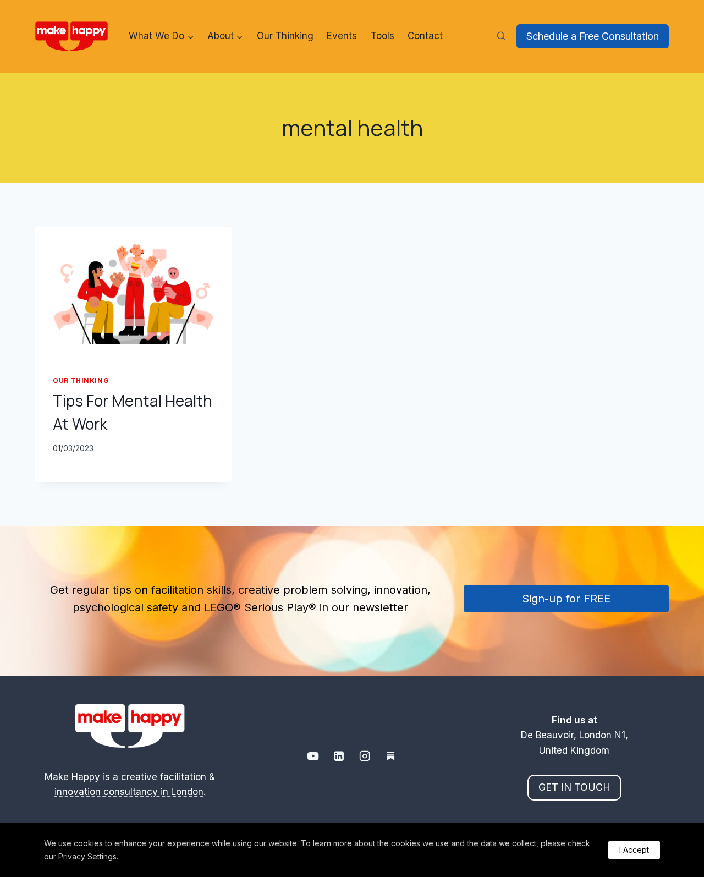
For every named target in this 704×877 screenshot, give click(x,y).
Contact (425, 35)
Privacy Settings (87, 856)
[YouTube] (313, 756)
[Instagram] (365, 756)
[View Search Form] (501, 36)
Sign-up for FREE (566, 598)
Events (342, 35)
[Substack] (391, 756)
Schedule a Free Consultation (592, 36)
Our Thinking (285, 35)
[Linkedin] (339, 756)
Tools (382, 35)
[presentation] (133, 292)
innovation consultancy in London (129, 791)
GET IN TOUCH (574, 787)
